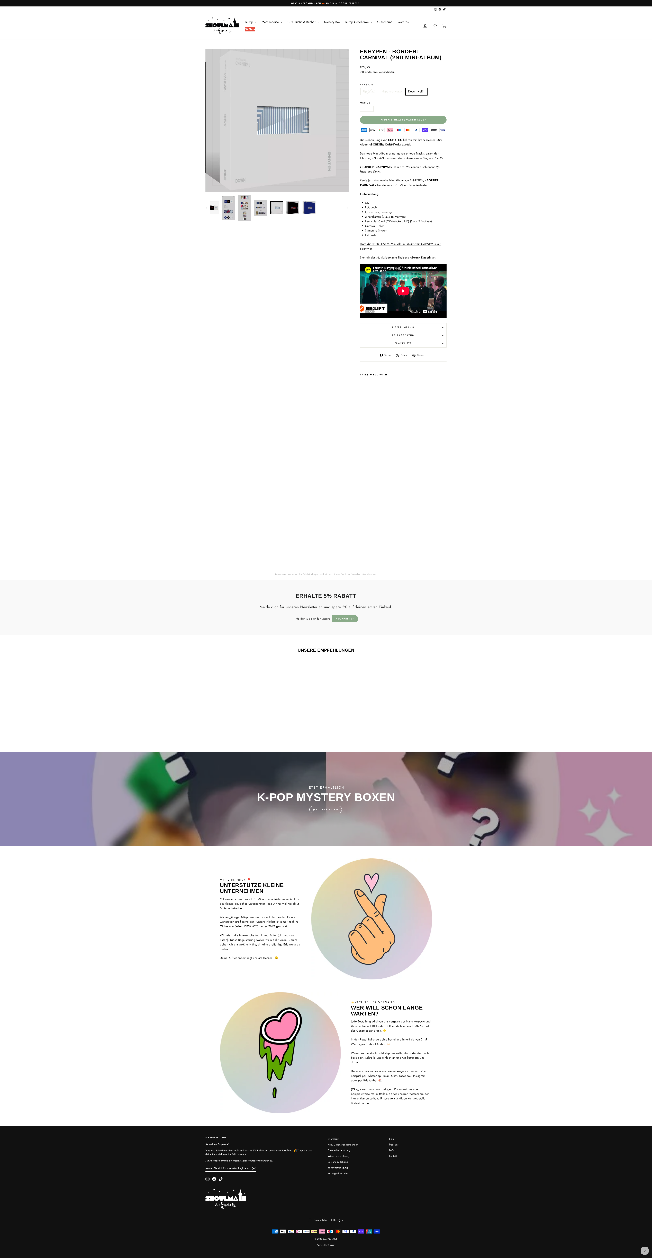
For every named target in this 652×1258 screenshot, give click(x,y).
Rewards (403, 22)
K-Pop (249, 22)
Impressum (333, 1139)
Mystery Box (332, 22)
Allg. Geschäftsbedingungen (343, 1144)
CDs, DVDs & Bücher (301, 22)
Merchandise (271, 22)
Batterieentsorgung (338, 1167)
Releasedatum (403, 335)
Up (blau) (369, 91)
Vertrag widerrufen (338, 1173)
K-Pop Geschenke (357, 22)
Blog (391, 1139)
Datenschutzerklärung (339, 1150)
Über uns (394, 1144)
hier (374, 574)
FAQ (391, 1150)
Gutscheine (384, 22)
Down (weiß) (416, 91)
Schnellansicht (234, 715)
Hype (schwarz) (392, 91)
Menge (365, 102)
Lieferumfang (403, 327)
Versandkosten (387, 72)
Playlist (270, 922)
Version (366, 84)
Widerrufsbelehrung (338, 1156)
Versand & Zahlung (338, 1162)
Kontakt (393, 1156)
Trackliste (403, 343)
